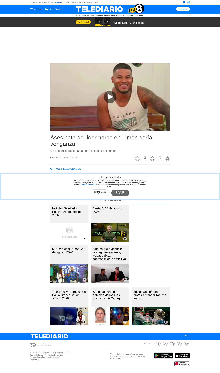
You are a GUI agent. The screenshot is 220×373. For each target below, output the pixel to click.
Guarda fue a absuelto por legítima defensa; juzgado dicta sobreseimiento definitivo (109, 254)
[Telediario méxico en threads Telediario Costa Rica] (179, 344)
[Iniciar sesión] (184, 2)
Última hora (81, 16)
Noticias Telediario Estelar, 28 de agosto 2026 (66, 212)
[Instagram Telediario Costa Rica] (172, 344)
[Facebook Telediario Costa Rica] (158, 344)
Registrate (183, 9)
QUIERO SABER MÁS (100, 193)
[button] (137, 159)
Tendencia (120, 16)
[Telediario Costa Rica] (110, 9)
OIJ (64, 2)
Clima (69, 2)
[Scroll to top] (186, 336)
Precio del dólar (79, 2)
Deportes (129, 16)
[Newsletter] (188, 3)
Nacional (90, 16)
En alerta (99, 16)
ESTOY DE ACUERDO (120, 193)
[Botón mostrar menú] (36, 9)
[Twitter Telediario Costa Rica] (165, 344)
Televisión (139, 16)
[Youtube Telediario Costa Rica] (186, 344)
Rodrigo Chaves (92, 2)
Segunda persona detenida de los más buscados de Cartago (107, 295)
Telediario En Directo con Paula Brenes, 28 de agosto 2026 (69, 295)
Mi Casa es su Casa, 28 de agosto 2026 (68, 250)
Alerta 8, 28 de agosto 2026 (107, 210)
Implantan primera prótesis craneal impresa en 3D (149, 295)
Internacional (109, 16)
